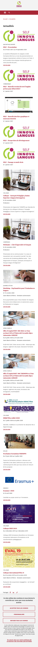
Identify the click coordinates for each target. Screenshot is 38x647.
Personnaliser (19, 614)
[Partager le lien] (17, 592)
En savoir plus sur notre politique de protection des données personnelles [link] (19, 640)
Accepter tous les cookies (19, 608)
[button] (9, 13)
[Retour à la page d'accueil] (18, 4)
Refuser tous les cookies (19, 620)
